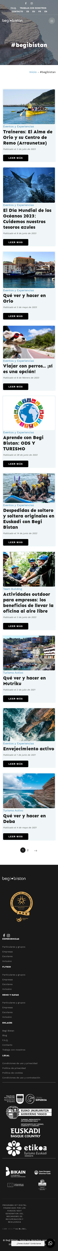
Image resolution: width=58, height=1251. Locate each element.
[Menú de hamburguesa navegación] (52, 20)
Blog (4, 1035)
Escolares (7, 956)
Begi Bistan (8, 1030)
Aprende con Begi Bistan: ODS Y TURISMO (23, 443)
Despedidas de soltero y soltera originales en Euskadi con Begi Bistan (28, 519)
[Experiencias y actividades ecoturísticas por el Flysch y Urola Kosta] (24, 20)
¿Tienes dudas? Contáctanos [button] (29, 1243)
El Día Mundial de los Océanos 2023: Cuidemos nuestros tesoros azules (27, 219)
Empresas (7, 951)
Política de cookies (12, 1073)
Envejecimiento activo (28, 749)
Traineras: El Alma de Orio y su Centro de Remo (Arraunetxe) (27, 137)
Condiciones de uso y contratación (21, 1077)
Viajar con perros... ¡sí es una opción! (28, 368)
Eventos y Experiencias (18, 126)
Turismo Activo (13, 672)
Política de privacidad (14, 1068)
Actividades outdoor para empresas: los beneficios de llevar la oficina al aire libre (28, 602)
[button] (50, 1243)
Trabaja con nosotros (13, 1049)
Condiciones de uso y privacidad (19, 1063)
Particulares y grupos (13, 947)
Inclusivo (7, 961)
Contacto (7, 1045)
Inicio (33, 72)
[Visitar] (26, 3)
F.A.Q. (5, 1040)
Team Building (12, 588)
